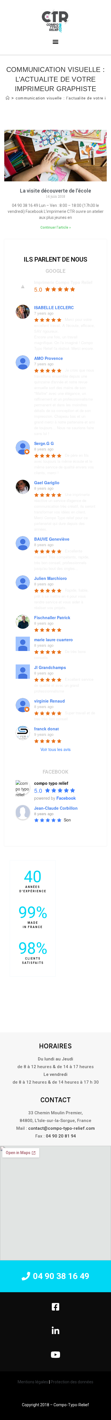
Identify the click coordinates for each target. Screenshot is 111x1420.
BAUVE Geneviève (51, 539)
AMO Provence (48, 358)
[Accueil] (8, 98)
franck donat (46, 728)
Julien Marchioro (50, 578)
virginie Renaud (49, 701)
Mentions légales (33, 1382)
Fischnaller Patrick (52, 617)
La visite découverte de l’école (55, 191)
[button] (55, 1276)
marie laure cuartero (53, 639)
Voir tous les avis (55, 749)
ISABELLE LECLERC (54, 307)
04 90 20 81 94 (61, 1136)
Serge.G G (44, 443)
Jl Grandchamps (50, 667)
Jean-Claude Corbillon (56, 808)
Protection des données (71, 1382)
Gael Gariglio (46, 482)
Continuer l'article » (55, 227)
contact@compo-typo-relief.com (61, 1128)
